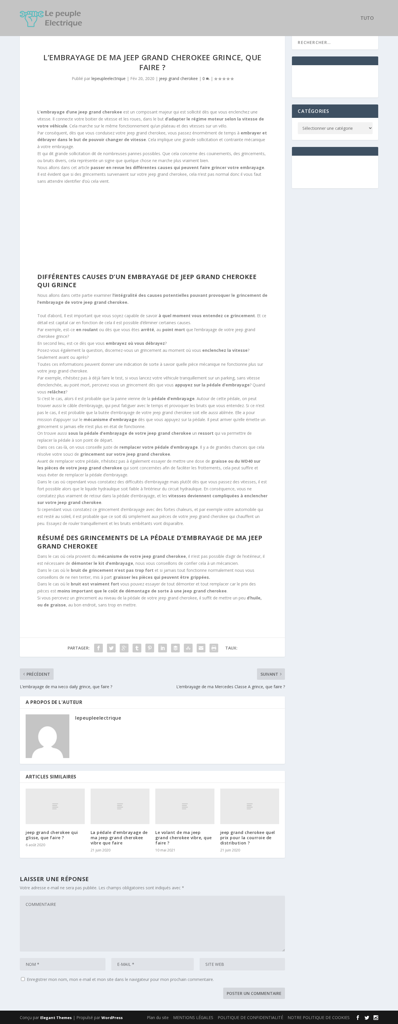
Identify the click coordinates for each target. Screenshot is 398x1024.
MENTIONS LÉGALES (193, 1017)
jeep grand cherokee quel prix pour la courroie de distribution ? (247, 838)
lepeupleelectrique (108, 78)
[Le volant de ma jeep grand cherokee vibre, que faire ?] (184, 806)
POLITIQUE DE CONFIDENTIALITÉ (250, 1017)
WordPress (112, 1017)
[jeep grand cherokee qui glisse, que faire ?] (55, 806)
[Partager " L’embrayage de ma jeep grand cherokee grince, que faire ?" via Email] (201, 648)
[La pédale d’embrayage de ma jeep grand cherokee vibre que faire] (120, 806)
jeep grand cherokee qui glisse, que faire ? (52, 835)
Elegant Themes (56, 1017)
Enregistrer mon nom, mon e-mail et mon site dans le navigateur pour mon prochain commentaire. (120, 979)
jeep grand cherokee (178, 78)
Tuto (367, 18)
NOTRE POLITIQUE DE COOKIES (319, 1017)
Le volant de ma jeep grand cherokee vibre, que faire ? (183, 838)
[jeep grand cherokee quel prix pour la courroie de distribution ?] (249, 806)
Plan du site (158, 1017)
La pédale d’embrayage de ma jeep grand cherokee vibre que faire (119, 838)
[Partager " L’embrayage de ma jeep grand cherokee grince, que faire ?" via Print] (214, 648)
